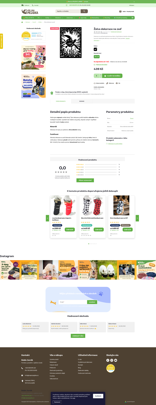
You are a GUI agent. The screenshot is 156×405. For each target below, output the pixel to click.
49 (88, 235)
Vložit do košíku (113, 76)
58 (90, 235)
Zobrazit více (78, 336)
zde (74, 398)
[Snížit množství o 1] (100, 77)
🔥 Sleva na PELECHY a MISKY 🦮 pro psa (77, 1)
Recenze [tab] (81, 101)
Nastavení (57, 402)
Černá (131, 118)
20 (53, 235)
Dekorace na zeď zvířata (115, 144)
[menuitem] (28, 18)
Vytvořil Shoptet (131, 401)
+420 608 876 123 (30, 368)
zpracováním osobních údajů (86, 306)
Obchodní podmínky (56, 370)
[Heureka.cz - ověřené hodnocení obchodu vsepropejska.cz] (33, 36)
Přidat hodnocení (85, 180)
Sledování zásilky (83, 370)
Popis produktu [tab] (60, 101)
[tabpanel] (63, 216)
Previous (47, 218)
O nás (80, 359)
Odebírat (92, 302)
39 (86, 235)
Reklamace (53, 362)
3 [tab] (91, 243)
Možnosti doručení (101, 64)
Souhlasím (98, 396)
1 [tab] (88, 243)
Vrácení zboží (54, 365)
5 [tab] (94, 243)
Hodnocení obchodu (78, 315)
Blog (79, 367)
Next (137, 218)
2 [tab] (90, 243)
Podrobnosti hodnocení (116, 32)
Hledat (84, 11)
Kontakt (36, 5)
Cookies (52, 376)
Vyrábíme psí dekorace (85, 362)
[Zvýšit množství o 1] (100, 75)
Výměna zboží (54, 359)
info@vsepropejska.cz (32, 375)
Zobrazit (69, 229)
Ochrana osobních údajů (57, 373)
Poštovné (27, 5)
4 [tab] (93, 243)
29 (55, 235)
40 (110, 235)
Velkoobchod (54, 378)
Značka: (99, 87)
